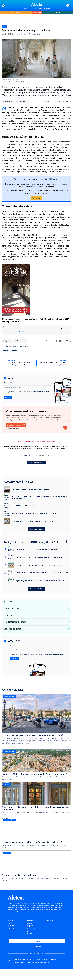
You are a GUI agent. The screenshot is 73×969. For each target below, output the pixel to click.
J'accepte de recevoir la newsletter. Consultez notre (28, 392)
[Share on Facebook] (56, 101)
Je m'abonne (16, 12)
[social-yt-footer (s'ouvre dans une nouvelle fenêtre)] (31, 953)
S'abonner (37, 941)
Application (30, 923)
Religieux (14, 350)
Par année (50, 920)
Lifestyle (10, 923)
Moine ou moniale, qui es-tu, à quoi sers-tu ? (21, 319)
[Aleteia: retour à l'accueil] (36, 4)
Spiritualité (11, 926)
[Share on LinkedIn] (60, 101)
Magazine (30, 926)
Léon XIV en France (9, 697)
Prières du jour (12, 628)
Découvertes (5, 22)
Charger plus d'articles (36, 529)
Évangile (9, 615)
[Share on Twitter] (63, 101)
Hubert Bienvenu (21, 34)
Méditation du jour (15, 621)
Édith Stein (50, 254)
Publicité (29, 934)
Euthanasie (7, 785)
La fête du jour (12, 608)
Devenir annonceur (53, 959)
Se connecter (37, 947)
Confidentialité (44, 963)
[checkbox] (4, 391)
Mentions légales (42, 959)
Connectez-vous (44, 455)
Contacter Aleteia (20, 963)
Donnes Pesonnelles (33, 963)
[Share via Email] (67, 101)
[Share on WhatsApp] (70, 101)
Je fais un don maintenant (15, 425)
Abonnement (31, 928)
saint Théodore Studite (28, 235)
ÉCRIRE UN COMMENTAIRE (36, 462)
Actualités (10, 920)
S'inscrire (8, 397)
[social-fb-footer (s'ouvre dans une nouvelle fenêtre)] (35, 953)
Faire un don (36, 198)
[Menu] (11, 5)
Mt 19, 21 (38, 158)
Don (28, 931)
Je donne (36, 12)
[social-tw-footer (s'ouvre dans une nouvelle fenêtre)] (38, 953)
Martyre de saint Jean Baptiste (42, 8)
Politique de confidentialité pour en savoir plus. (50, 654)
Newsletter (30, 920)
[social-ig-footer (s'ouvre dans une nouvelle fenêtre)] (42, 953)
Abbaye (5, 350)
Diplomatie (7, 853)
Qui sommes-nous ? (29, 959)
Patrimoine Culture (17, 22)
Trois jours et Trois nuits (44, 129)
